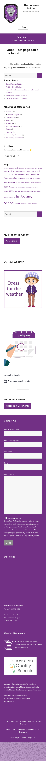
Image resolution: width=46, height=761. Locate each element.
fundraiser (35, 174)
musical (35, 182)
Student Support (13, 114)
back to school (12, 168)
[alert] (23, 381)
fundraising (8, 178)
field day (33, 171)
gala (14, 178)
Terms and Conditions (25, 729)
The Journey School (31, 6)
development (15, 171)
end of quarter (27, 171)
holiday (38, 178)
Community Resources (14, 135)
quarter (30, 187)
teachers (10, 197)
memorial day (29, 182)
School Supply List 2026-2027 (23, 40)
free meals (26, 174)
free (5, 175)
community (38, 168)
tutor (16, 203)
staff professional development (27, 191)
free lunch (18, 175)
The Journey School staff (14, 137)
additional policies (12, 126)
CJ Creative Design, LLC (27, 737)
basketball (20, 168)
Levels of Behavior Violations (16, 98)
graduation (20, 178)
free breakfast (10, 175)
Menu (23, 27)
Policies (8, 111)
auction (6, 168)
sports (11, 190)
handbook (9, 123)
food (38, 171)
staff (16, 191)
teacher (6, 197)
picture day (14, 187)
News (8, 120)
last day (17, 182)
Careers (8, 129)
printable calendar (23, 187)
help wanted (28, 178)
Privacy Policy (11, 729)
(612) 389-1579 (14, 609)
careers (32, 168)
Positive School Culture (14, 87)
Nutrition (9, 132)
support (39, 191)
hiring (34, 178)
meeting (22, 182)
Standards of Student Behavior (16, 95)
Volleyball (22, 203)
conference (7, 171)
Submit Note (12, 241)
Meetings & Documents (17, 405)
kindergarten (11, 182)
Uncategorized (11, 117)
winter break (31, 203)
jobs (5, 182)
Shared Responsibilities (14, 84)
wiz (36, 203)
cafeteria (27, 168)
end (21, 171)
